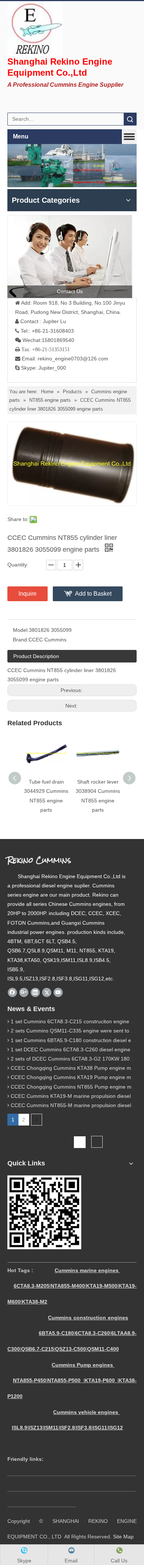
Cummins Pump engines (82, 1365)
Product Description (36, 656)
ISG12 (115, 1428)
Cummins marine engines (87, 1270)
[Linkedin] (35, 992)
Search (130, 119)
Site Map (123, 1537)
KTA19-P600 (100, 1380)
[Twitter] (46, 992)
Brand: (20, 640)
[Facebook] (12, 992)
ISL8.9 (19, 1428)
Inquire (27, 593)
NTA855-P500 (63, 1380)
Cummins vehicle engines (86, 1412)
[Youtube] (58, 992)
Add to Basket (93, 593)
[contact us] (69, 256)
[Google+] (23, 992)
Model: (21, 630)
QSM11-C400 (103, 1349)
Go (96, 1142)
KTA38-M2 (34, 1302)
